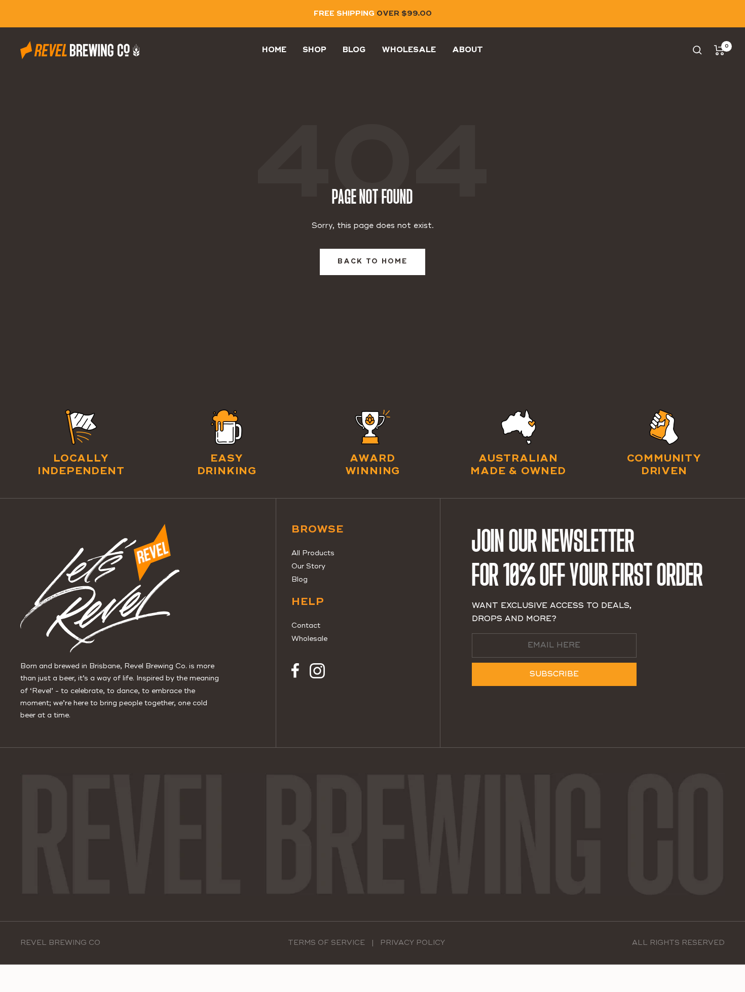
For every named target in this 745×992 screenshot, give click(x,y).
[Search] (697, 50)
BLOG (354, 50)
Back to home (372, 261)
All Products (312, 553)
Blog (299, 579)
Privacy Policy (412, 942)
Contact (305, 625)
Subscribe (554, 674)
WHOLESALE (409, 50)
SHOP (314, 50)
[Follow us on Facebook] (295, 670)
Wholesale (309, 638)
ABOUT (467, 50)
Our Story (308, 566)
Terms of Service (326, 942)
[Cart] (719, 50)
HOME (274, 50)
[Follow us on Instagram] (317, 670)
